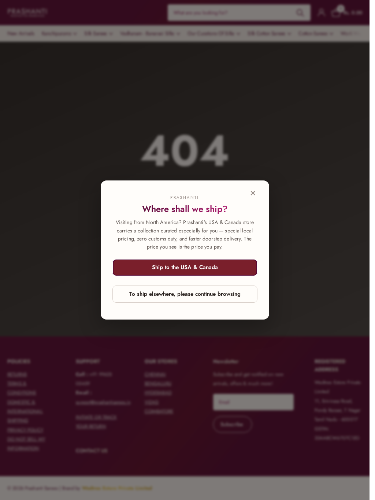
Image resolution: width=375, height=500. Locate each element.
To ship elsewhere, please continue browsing (185, 294)
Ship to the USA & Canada (185, 267)
